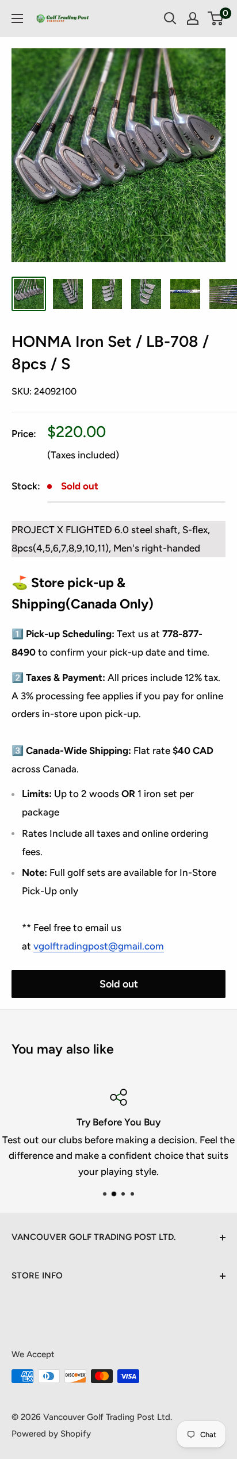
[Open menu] (17, 18)
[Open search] (170, 18)
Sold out (119, 984)
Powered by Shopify (51, 1434)
